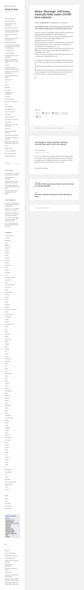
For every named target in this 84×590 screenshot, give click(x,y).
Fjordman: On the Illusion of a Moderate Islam (12, 72)
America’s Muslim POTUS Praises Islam (11, 24)
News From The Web (9, 112)
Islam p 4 (7, 85)
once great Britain (9, 418)
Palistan (7, 423)
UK (5, 467)
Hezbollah (7, 334)
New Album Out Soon (10, 109)
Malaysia (7, 388)
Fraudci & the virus (9, 314)
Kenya (6, 376)
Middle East (7, 395)
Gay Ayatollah (8, 317)
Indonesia (7, 349)
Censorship (7, 272)
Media (6, 393)
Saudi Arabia (8, 437)
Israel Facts (7, 96)
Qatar (6, 432)
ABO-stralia (7, 238)
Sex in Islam (8, 440)
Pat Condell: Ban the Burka (11, 119)
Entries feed (7, 503)
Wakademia (7, 479)
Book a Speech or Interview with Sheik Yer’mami (11, 39)
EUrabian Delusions (9, 53)
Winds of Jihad (11, 9)
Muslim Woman (9, 521)
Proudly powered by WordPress (42, 208)
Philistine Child (9, 529)
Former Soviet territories (11, 309)
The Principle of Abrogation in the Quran (12, 138)
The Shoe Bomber (10, 532)
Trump (6, 459)
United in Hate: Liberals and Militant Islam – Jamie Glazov (12, 142)
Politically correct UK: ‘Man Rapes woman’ (11, 125)
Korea (6, 378)
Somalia (7, 447)
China (6, 275)
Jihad (6, 371)
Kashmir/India (8, 373)
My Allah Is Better (10, 520)
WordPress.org (8, 508)
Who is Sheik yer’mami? (10, 153)
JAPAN (6, 368)
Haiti (6, 329)
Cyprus (6, 289)
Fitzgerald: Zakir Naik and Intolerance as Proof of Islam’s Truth (12, 61)
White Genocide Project (10, 482)
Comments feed (8, 506)
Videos (6, 145)
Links (6, 104)
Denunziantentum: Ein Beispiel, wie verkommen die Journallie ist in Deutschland (12, 46)
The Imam (8, 527)
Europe (6, 299)
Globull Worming (9, 324)
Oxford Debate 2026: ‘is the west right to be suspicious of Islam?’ (12, 214)
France (6, 312)
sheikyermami (51, 128)
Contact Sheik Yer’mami (10, 42)
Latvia (6, 381)
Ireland (6, 354)
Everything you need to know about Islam (12, 56)
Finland (7, 307)
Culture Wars (8, 287)
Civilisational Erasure (10, 277)
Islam (6, 82)
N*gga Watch (8, 405)
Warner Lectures (9, 148)
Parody (6, 425)
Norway (7, 413)
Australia (7, 257)
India (6, 346)
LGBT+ (6, 386)
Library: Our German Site (11, 101)
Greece (6, 326)
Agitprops (7, 245)
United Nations (8, 472)
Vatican (6, 477)
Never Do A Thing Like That (11, 534)
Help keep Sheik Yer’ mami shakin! (11, 76)
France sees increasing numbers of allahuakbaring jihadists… (12, 204)
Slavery (7, 445)
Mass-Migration (8, 390)
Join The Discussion (9, 99)
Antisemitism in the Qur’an (11, 28)
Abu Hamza (8, 524)
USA (6, 474)
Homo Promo (8, 339)
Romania (7, 435)
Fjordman (7, 65)
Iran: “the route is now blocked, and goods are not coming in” (12, 174)
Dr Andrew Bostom (9, 50)
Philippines (7, 427)
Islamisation (8, 361)
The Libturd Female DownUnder (9, 178)
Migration (7, 398)
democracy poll (8, 292)
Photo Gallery (8, 122)
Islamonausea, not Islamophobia (9, 93)
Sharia (6, 442)
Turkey (6, 464)
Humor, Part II (8, 79)
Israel (6, 363)
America (7, 250)
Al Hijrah (7, 248)
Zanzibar (7, 489)
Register (7, 498)
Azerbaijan (7, 260)
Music (6, 403)
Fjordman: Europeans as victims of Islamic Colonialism (12, 68)
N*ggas (6, 408)
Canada (6, 270)
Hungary (7, 344)
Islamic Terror (8, 358)
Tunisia (6, 462)
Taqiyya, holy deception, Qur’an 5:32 (10, 131)
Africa (6, 243)
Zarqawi (8, 536)
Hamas (6, 331)
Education (7, 294)
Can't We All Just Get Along (12, 523)
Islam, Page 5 (8, 90)
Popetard (7, 430)
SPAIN (6, 450)
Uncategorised (8, 469)
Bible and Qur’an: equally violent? (11, 35)
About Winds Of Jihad (10, 18)
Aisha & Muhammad (10, 21)
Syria (6, 455)
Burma (6, 267)
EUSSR (6, 302)
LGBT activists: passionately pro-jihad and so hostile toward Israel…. (12, 187)
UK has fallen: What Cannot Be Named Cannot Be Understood (11, 225)
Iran (6, 351)
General (7, 319)
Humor (6, 341)
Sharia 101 (7, 128)
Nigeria (6, 410)
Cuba (6, 282)
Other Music (8, 114)
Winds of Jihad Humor (10, 156)
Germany (7, 321)
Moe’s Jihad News (9, 106)
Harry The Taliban (10, 530)
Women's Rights (8, 484)
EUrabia (7, 297)
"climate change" (9, 235)
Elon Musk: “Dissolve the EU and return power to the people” (11, 192)
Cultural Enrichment (10, 285)
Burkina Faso (8, 265)
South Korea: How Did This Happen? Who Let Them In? (11, 182)
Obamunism (8, 415)
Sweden (7, 452)
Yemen (6, 487)
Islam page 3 (8, 87)
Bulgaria (7, 262)
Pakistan (7, 420)
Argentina (7, 253)
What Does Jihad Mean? (10, 151)
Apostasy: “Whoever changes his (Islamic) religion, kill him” (12, 31)
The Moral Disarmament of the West (12, 209)
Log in (6, 501)
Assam (6, 255)
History (6, 336)
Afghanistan (8, 240)
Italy (6, 366)
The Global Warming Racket (11, 135)
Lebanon (7, 383)
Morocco (7, 400)
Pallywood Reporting (10, 117)
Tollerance (8, 526)
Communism (8, 280)
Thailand (7, 457)
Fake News (7, 304)
